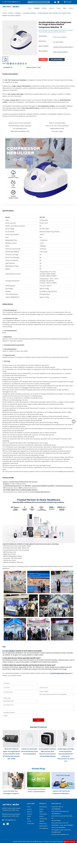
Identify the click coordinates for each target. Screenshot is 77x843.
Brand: (29, 67)
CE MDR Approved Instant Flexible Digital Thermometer (47, 751)
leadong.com (60, 841)
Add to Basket (57, 59)
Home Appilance (43, 828)
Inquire (43, 59)
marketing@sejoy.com (13, 2)
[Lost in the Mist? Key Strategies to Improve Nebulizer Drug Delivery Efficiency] (13, 780)
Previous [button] (4, 738)
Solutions (29, 814)
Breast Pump (42, 823)
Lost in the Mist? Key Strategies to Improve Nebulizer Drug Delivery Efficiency (11, 792)
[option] (11, 744)
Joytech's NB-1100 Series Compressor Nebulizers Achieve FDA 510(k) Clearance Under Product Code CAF (61, 792)
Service (29, 816)
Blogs (28, 818)
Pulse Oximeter (43, 826)
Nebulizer (41, 821)
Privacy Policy (30, 823)
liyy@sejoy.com (65, 834)
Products (29, 809)
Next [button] (73, 738)
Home (28, 807)
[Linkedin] (58, 2)
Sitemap (46, 841)
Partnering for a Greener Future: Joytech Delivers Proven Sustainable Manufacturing (36, 790)
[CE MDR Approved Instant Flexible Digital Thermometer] (47, 738)
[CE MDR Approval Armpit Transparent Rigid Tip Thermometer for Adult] (65, 738)
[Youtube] (55, 2)
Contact (29, 821)
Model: (6, 67)
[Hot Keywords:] (48, 2)
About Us (29, 811)
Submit (38, 720)
